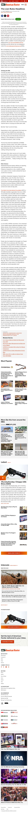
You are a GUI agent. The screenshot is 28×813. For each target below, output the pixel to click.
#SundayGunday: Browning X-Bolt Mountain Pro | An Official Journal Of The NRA (20, 436)
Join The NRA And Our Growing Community (12, 767)
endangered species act (11, 334)
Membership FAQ (4, 698)
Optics (2, 680)
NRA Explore (3, 690)
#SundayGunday (5, 609)
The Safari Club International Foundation (11, 190)
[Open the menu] (25, 4)
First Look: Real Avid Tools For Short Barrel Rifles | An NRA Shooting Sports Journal (13, 591)
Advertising (3, 655)
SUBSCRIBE (7, 641)
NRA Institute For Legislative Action (8, 688)
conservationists (12, 333)
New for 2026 (17, 588)
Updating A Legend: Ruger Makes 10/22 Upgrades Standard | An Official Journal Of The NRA (12, 600)
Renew (13, 1)
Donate (16, 1)
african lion (5, 333)
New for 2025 (4, 605)
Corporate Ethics (17, 807)
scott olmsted (13, 335)
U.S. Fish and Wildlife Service (15, 42)
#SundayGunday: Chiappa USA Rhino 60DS (13, 483)
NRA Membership (4, 694)
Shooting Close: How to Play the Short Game (9, 507)
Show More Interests (17, 627)
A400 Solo (12, 588)
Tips (2, 681)
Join (10, 1)
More (9, 462)
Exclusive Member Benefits (6, 696)
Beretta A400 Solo (6, 588)
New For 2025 (4, 568)
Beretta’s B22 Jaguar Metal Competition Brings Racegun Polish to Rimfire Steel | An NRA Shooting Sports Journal (14, 596)
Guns (2, 678)
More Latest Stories (17, 553)
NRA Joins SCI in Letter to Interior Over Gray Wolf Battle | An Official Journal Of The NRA (7, 453)
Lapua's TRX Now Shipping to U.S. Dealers (8, 516)
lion (18, 334)
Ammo (2, 674)
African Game (9, 12)
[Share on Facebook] (2, 15)
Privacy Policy (3, 807)
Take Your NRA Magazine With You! (10, 749)
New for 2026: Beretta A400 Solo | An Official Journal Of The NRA (13, 586)
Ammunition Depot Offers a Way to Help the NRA (9, 524)
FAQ (2, 659)
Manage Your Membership (6, 700)
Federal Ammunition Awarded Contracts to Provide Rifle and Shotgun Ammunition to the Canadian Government (8, 543)
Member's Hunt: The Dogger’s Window (8, 533)
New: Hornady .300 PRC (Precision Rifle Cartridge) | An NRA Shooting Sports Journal (21, 453)
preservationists (6, 335)
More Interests (13, 565)
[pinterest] (8, 15)
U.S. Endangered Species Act (13, 46)
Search (2, 662)
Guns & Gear (6, 503)
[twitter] (5, 15)
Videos (2, 683)
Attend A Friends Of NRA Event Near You (12, 802)
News (2, 12)
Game (5, 12)
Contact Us (3, 657)
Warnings (2, 809)
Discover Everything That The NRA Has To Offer (13, 785)
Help (2, 661)
